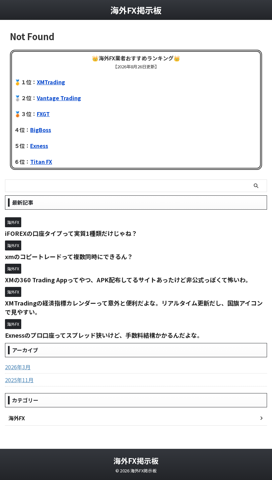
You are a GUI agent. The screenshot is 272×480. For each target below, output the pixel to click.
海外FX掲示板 (136, 10)
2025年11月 (19, 380)
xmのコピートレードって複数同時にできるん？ (69, 256)
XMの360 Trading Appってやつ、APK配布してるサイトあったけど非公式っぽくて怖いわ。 (128, 279)
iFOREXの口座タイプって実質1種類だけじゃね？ (71, 233)
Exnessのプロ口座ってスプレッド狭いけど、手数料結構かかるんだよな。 (104, 335)
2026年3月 (18, 367)
